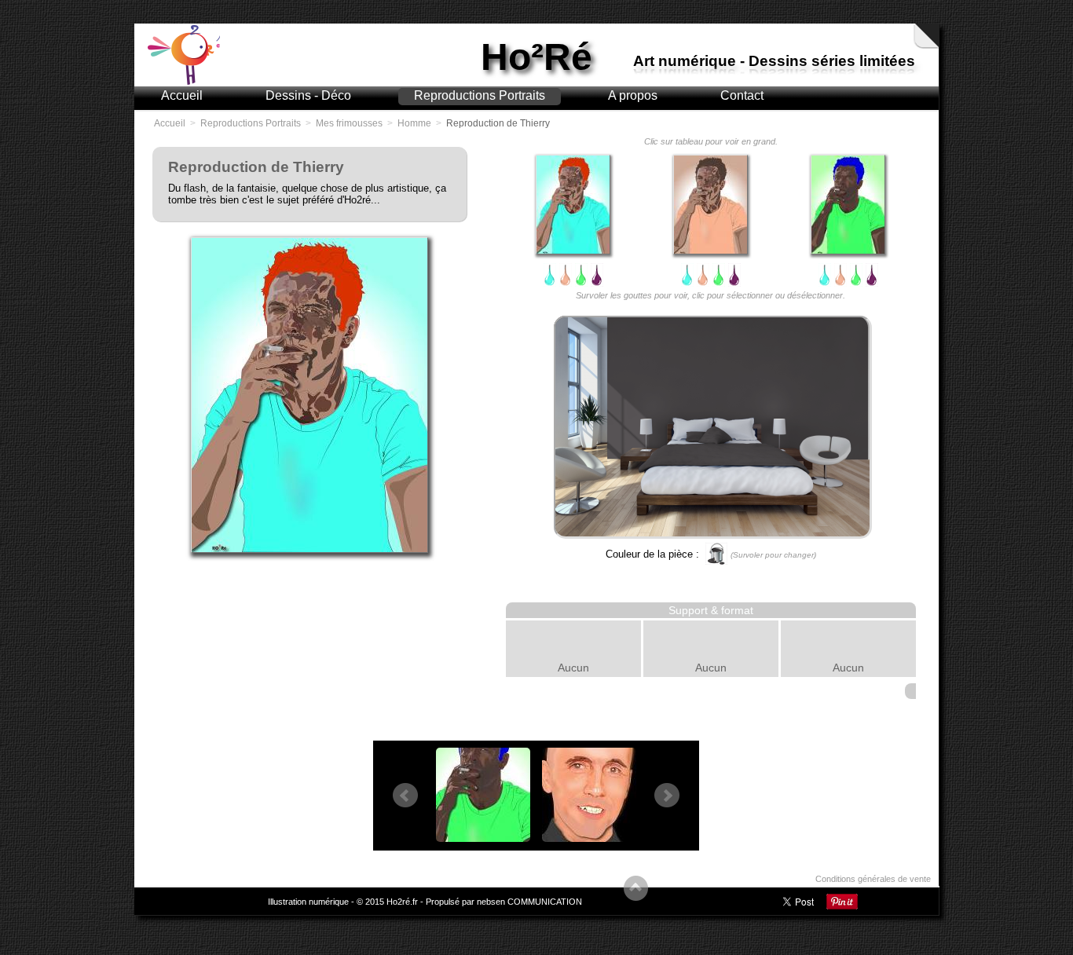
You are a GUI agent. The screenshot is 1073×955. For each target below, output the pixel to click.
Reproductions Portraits (479, 95)
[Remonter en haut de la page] (636, 890)
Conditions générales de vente (873, 879)
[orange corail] (565, 275)
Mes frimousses (349, 123)
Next (666, 795)
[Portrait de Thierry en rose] (710, 204)
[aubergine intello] (597, 275)
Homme (414, 123)
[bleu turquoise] (550, 275)
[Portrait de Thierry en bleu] (573, 204)
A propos (632, 95)
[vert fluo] (581, 275)
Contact (742, 95)
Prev (405, 795)
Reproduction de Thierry (498, 123)
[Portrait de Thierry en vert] (848, 204)
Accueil (182, 95)
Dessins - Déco (308, 95)
